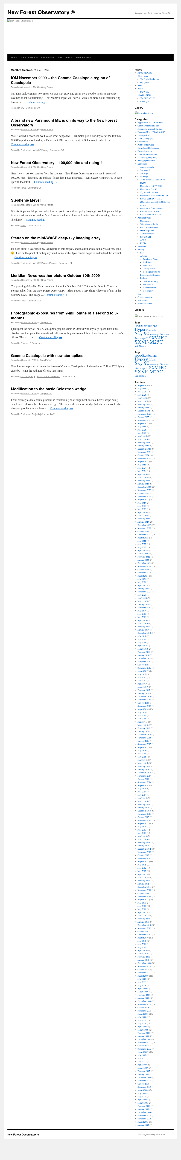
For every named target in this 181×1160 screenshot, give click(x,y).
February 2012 (144, 880)
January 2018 (143, 655)
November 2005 (144, 1115)
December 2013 (144, 810)
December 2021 (144, 563)
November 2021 (144, 566)
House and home (145, 303)
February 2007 (144, 1071)
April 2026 (142, 397)
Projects (53, 262)
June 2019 (142, 613)
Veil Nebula (148, 284)
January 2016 (143, 731)
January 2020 (143, 604)
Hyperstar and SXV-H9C (151, 185)
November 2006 (144, 1080)
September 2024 (144, 458)
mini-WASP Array (40, 150)
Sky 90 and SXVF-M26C (151, 214)
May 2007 (142, 1061)
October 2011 (143, 893)
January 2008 (143, 1036)
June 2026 (142, 391)
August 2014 (143, 785)
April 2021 (142, 585)
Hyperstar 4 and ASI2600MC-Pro (154, 195)
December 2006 (144, 1077)
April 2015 (142, 759)
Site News (142, 246)
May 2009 (142, 985)
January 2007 (143, 1074)
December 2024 (144, 448)
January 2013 (143, 845)
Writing (141, 249)
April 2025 (142, 436)
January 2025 (143, 445)
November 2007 (144, 1042)
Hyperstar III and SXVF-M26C (151, 122)
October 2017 (143, 664)
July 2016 (142, 712)
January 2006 (143, 1109)
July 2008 (142, 1017)
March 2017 (143, 686)
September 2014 (144, 782)
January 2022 (143, 559)
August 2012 (143, 861)
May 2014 (142, 794)
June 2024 (142, 467)
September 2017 (144, 667)
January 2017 (143, 693)
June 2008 (142, 1020)
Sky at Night (145, 236)
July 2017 (142, 674)
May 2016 (142, 718)
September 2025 (144, 420)
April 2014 (142, 797)
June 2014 (142, 791)
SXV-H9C (158, 338)
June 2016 (142, 715)
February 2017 (144, 690)
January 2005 (143, 1124)
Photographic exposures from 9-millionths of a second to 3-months (64, 315)
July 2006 (142, 1093)
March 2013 (143, 839)
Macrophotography (146, 138)
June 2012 (142, 867)
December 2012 (144, 848)
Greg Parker (47, 87)
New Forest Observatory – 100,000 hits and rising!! (56, 162)
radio (154, 330)
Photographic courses (147, 160)
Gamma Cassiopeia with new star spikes (47, 355)
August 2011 (143, 899)
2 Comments (36, 342)
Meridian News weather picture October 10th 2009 (55, 275)
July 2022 (142, 540)
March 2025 (143, 439)
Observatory (47, 57)
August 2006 (143, 1090)
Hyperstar (143, 329)
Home (14, 57)
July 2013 (142, 826)
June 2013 (142, 829)
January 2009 (143, 998)
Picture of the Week (146, 144)
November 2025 (144, 413)
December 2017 (144, 658)
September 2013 (144, 820)
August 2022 (143, 537)
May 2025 (142, 432)
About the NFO (83, 57)
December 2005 (144, 1112)
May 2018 (142, 642)
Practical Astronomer (149, 227)
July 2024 (142, 464)
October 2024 (143, 455)
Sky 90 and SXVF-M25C (151, 198)
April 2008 (142, 1026)
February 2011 (144, 918)
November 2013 (144, 813)
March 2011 (143, 915)
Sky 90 (142, 333)
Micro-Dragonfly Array (147, 157)
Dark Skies (147, 262)
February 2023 (144, 518)
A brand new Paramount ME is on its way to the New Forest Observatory (64, 122)
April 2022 (142, 550)
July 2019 (142, 610)
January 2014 (143, 807)
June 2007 (142, 1058)
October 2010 (143, 931)
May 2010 (142, 947)
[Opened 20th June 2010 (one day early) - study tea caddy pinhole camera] (144, 112)
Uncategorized (144, 135)
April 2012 (142, 874)
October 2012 (143, 855)
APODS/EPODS (29, 57)
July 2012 (142, 864)
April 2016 (142, 721)
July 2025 (142, 426)
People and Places (150, 259)
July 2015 (142, 750)
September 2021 (144, 572)
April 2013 (142, 836)
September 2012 (144, 858)
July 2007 (142, 1055)
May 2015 (142, 756)
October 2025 (143, 417)
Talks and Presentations (147, 154)
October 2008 (143, 1007)
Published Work (144, 217)
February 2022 (144, 556)
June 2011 (142, 905)
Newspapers (145, 220)
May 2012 (142, 871)
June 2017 (142, 677)
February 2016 (144, 728)
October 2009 (143, 969)
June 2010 (142, 944)
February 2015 (144, 766)
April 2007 (142, 1064)
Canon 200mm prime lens (148, 125)
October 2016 (143, 702)
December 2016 (144, 696)
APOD (143, 239)
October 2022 (143, 531)
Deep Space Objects (151, 271)
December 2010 (144, 924)
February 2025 (144, 442)
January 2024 (143, 483)
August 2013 (143, 823)
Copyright (144, 101)
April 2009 (142, 988)
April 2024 (142, 474)
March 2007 (143, 1067)
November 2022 (144, 528)
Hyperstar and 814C (148, 189)
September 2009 (144, 972)
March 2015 (143, 763)
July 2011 (142, 902)
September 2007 (144, 1048)
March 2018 (143, 648)
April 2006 (142, 1099)
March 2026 (143, 401)
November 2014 (144, 775)
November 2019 (144, 607)
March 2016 (143, 724)
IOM (59, 57)
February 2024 (144, 480)
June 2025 (142, 429)
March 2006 (143, 1102)
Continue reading (37, 102)
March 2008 (143, 1029)
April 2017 (142, 683)
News (23, 187)
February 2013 (144, 842)
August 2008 (143, 1013)
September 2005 (144, 1118)
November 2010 (144, 928)
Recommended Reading (150, 274)
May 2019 (142, 617)
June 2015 (142, 753)
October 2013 (143, 817)
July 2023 (142, 502)
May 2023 (142, 509)
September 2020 (144, 591)
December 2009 (144, 963)
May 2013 (142, 832)
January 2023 (143, 521)
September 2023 (144, 496)
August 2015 (143, 747)
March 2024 (143, 477)
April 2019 (142, 620)
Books (68, 57)
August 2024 (143, 461)
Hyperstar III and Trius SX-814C (151, 132)
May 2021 (142, 582)
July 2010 (142, 940)
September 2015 (144, 744)
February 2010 (144, 956)
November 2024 (144, 451)
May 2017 (142, 680)
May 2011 (142, 909)
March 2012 (143, 877)
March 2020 (143, 601)
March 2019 (143, 623)
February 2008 (144, 1032)
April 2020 (142, 597)
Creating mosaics (145, 297)
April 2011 (142, 912)
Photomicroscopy (145, 151)
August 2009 (143, 975)
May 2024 (142, 471)
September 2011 (144, 896)
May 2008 (142, 1023)
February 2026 (144, 404)
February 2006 (144, 1105)
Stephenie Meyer (26, 200)
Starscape (144, 173)
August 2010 (143, 937)
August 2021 (143, 575)
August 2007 (143, 1051)
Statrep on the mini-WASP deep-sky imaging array (56, 237)
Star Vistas (144, 91)
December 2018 (144, 632)
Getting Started (149, 268)
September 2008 (144, 1010)
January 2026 (143, 407)
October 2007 (143, 1045)
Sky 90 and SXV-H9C (149, 192)
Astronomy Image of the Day (150, 128)
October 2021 (143, 569)
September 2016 (144, 705)
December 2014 (144, 772)
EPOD (143, 243)
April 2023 (142, 512)
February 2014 (144, 804)
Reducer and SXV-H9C (150, 211)
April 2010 (142, 950)
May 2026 (142, 394)
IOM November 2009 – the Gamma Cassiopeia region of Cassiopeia (60, 80)
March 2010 (143, 953)
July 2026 (142, 388)
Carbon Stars (143, 141)
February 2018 (144, 651)
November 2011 (144, 890)
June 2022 (142, 544)
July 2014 (142, 788)
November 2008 (144, 1004)
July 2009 (142, 978)
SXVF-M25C (149, 341)
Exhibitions (142, 163)
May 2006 (142, 1096)
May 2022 (142, 547)
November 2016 (144, 699)
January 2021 (143, 588)
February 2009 (144, 994)
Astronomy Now (147, 233)
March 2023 (143, 515)
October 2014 (143, 778)
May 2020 (142, 594)
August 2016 (143, 709)
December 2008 (144, 1001)
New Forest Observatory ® (41, 12)
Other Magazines (147, 230)
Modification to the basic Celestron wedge (48, 388)
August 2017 (143, 671)
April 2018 (142, 645)
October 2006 (143, 1083)
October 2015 (143, 740)
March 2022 (143, 553)
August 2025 (143, 423)
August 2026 (143, 385)
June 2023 (142, 505)
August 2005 (143, 1121)
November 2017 (144, 661)
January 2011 (143, 921)
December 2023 (144, 486)
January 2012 (143, 883)
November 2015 (144, 737)
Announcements (147, 166)
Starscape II (145, 170)
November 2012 (144, 851)
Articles (143, 255)
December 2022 (144, 524)
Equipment (26, 150)
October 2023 (143, 493)
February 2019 (144, 626)
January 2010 (143, 959)
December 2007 (144, 1039)
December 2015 (144, 734)
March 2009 (143, 991)
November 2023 (144, 490)
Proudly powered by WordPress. (152, 1134)
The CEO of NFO (147, 98)
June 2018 (142, 639)
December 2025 (144, 410)
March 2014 (143, 801)
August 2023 (143, 499)
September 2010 (144, 934)
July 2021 (142, 578)
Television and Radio (149, 224)
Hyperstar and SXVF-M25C (47, 376)
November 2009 (144, 966)
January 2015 (143, 769)
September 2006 (144, 1086)
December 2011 (144, 886)
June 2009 (142, 982)
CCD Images (27, 376)
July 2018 (142, 636)
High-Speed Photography (148, 147)
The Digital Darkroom (149, 79)
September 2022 (144, 534)
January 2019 (143, 629)
